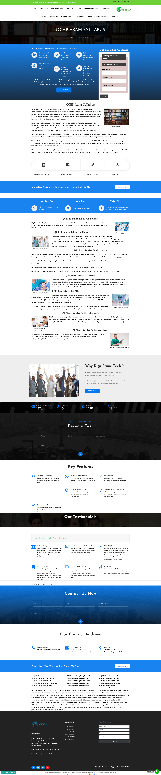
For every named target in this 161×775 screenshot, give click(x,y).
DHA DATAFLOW (42, 566)
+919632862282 (71, 2)
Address (107, 647)
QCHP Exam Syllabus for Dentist (113, 284)
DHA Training (42, 546)
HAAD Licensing (69, 729)
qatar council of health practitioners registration (104, 705)
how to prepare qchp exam (106, 707)
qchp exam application (83, 693)
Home (72, 37)
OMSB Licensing (70, 736)
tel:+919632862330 (120, 2)
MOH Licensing (69, 731)
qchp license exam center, (80, 698)
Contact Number (108, 85)
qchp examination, (43, 698)
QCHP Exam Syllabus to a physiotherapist (76, 319)
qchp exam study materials (111, 695)
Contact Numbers (43, 647)
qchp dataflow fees (44, 693)
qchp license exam (65, 698)
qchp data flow (119, 690)
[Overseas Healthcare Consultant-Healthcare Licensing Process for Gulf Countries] (124, 9)
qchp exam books (98, 693)
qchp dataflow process (60, 693)
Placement (108, 566)
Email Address (107, 77)
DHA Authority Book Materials (82, 546)
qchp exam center (111, 693)
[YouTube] (48, 767)
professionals (109, 475)
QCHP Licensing (70, 734)
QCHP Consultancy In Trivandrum (45, 683)
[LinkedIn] (43, 767)
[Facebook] (33, 767)
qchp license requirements (98, 698)
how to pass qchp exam (88, 707)
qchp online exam (44, 700)
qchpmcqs (34, 700)
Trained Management (44, 475)
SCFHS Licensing (70, 739)
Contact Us (122, 187)
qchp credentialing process (104, 690)
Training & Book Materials (114, 489)
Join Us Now (63, 89)
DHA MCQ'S (108, 546)
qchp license (54, 698)
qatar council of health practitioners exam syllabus (101, 702)
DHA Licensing (69, 726)
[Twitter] (38, 767)
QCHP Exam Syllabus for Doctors (86, 225)
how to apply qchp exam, (54, 707)
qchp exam (72, 693)
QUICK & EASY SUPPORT (79, 475)
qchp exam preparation (59, 695)
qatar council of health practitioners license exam (69, 705)
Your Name (106, 69)
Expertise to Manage (44, 505)
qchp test (54, 700)
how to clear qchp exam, (71, 707)
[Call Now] (157, 771)
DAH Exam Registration (79, 566)
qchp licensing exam (115, 698)
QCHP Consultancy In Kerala (43, 676)
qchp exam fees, (45, 695)
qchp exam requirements (93, 695)
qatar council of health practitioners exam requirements (64, 702)
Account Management (78, 489)
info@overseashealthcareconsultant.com (49, 2)
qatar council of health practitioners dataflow (88, 700)
